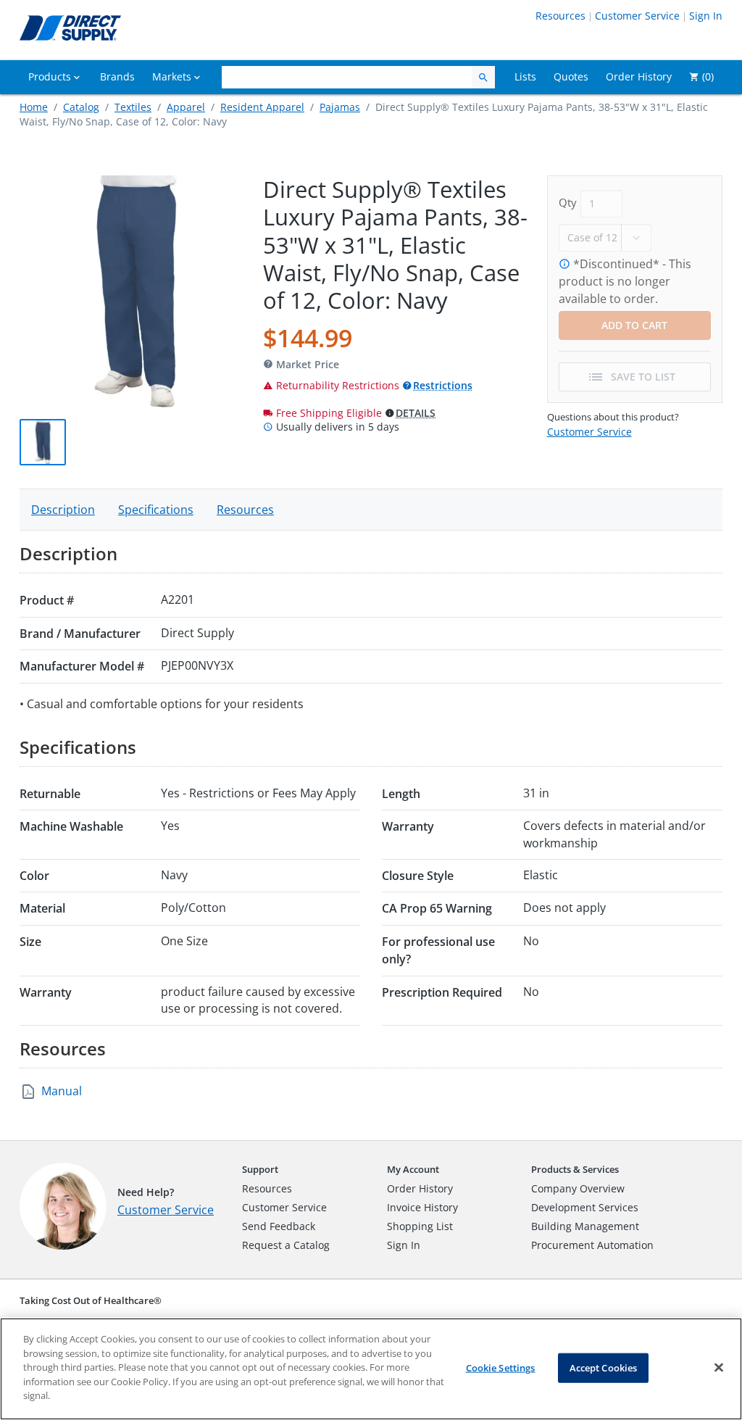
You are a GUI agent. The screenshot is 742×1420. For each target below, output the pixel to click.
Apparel (186, 107)
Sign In (705, 15)
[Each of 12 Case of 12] (605, 236)
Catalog (81, 107)
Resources (560, 15)
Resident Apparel (262, 107)
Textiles (132, 107)
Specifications (155, 510)
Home (34, 107)
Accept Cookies (604, 1367)
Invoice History (422, 1207)
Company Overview (578, 1188)
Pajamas (340, 107)
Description (63, 510)
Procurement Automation (592, 1245)
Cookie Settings (500, 1367)
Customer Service (637, 15)
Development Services (584, 1207)
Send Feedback (278, 1226)
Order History (420, 1188)
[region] (371, 1369)
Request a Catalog (286, 1245)
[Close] (719, 1367)
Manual (61, 1091)
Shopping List (420, 1226)
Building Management (585, 1226)
